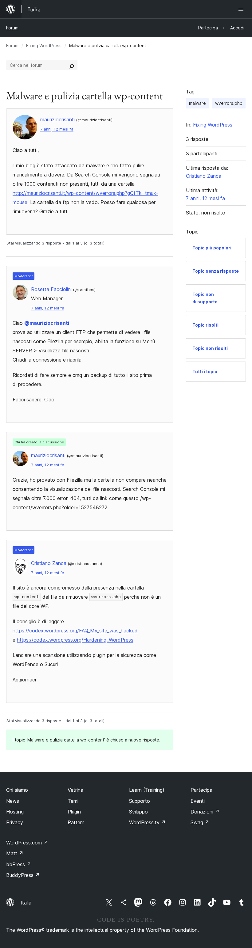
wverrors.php (228, 103)
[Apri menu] (242, 9)
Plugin (74, 812)
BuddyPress (23, 875)
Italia (26, 903)
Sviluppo (138, 812)
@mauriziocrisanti (46, 323)
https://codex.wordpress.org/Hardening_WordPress (75, 640)
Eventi (198, 801)
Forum (12, 27)
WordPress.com (27, 843)
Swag (200, 822)
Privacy (14, 822)
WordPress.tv (147, 822)
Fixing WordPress (43, 45)
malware (197, 103)
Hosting (15, 812)
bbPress (18, 864)
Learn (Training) (146, 790)
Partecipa (201, 790)
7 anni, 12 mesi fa (56, 129)
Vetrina (75, 790)
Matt (14, 853)
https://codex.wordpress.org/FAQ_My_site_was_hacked (75, 631)
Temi (73, 801)
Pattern (76, 822)
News (12, 801)
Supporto (139, 801)
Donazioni (205, 812)
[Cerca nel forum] (71, 65)
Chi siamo (17, 790)
